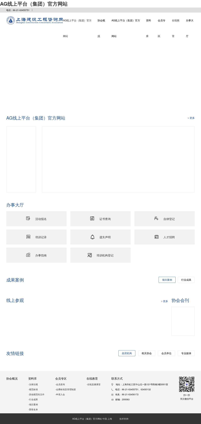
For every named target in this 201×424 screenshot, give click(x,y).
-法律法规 (33, 384)
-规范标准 (33, 389)
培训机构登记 (105, 255)
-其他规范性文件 (36, 394)
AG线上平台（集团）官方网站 (34, 3)
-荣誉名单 (33, 409)
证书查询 (105, 219)
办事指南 (41, 255)
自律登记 (169, 219)
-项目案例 (33, 404)
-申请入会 (60, 394)
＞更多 (164, 301)
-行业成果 (33, 399)
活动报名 (41, 219)
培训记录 (41, 237)
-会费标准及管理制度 (65, 389)
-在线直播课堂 (93, 384)
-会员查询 (60, 384)
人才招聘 (169, 237)
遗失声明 (105, 237)
